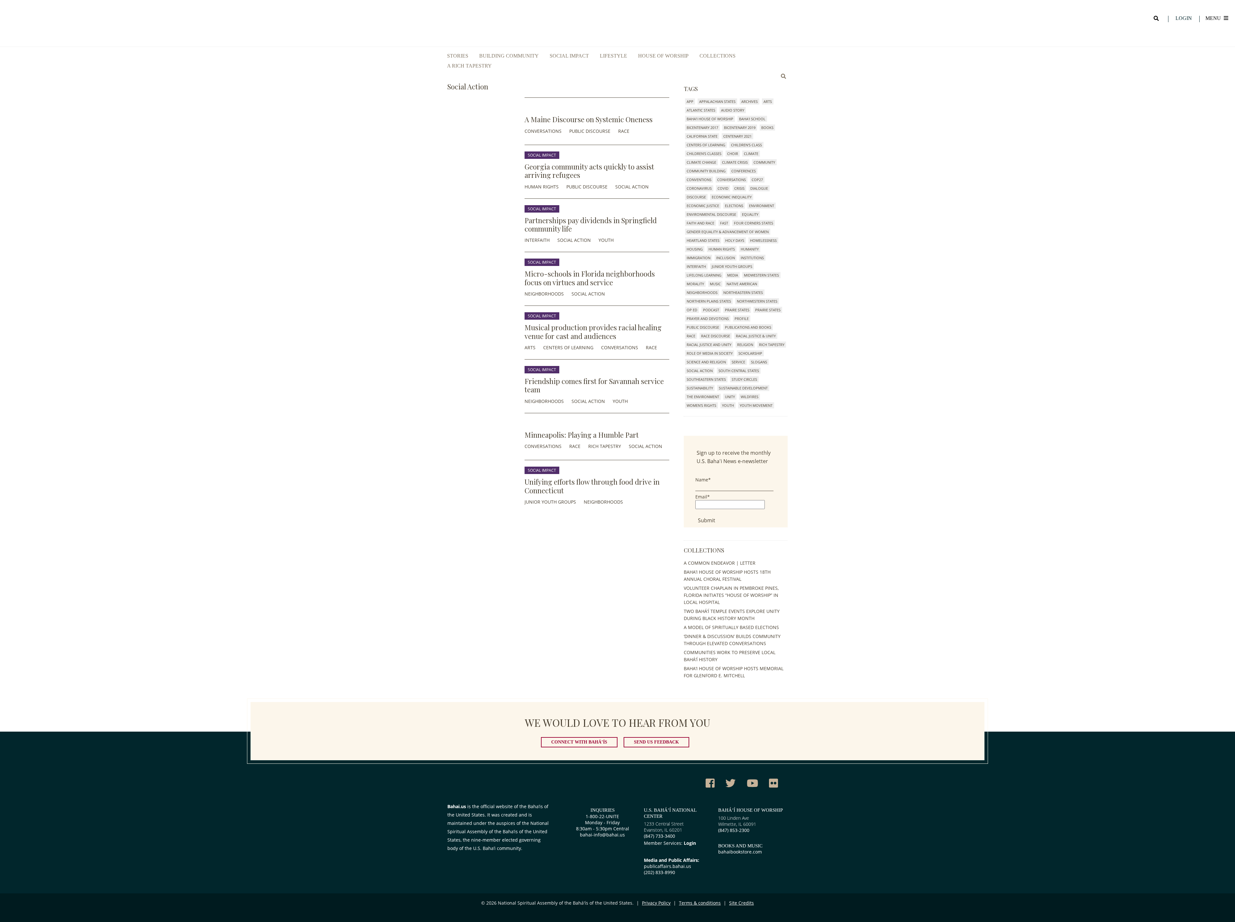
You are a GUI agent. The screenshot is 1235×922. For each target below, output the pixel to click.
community (764, 162)
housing (695, 249)
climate (751, 153)
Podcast (711, 309)
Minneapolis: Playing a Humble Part (582, 435)
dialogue (759, 188)
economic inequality (732, 197)
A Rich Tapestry (469, 65)
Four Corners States (753, 223)
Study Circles (744, 379)
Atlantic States (701, 110)
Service (738, 362)
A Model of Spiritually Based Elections (731, 627)
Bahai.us (456, 806)
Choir (732, 153)
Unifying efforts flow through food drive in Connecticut (592, 486)
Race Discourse (715, 335)
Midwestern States (761, 275)
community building (706, 171)
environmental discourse (711, 214)
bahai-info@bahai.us (602, 835)
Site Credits (741, 903)
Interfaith (537, 240)
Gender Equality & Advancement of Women (728, 231)
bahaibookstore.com (740, 852)
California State (702, 136)
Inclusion (725, 257)
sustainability (700, 388)
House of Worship (663, 56)
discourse (696, 197)
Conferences (743, 171)
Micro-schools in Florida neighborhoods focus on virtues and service (590, 278)
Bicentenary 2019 (739, 127)
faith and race (700, 223)
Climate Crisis (735, 162)
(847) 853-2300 (733, 830)
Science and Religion (706, 362)
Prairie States (768, 309)
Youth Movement (756, 405)
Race (623, 131)
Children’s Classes (704, 153)
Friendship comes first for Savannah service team (594, 385)
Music (715, 283)
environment (761, 205)
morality (695, 283)
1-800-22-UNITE (602, 816)
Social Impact (569, 56)
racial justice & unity (756, 335)
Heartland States (703, 240)
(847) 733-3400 (659, 836)
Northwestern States (757, 301)
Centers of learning (568, 347)
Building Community (509, 56)
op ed (692, 309)
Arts (530, 347)
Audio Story (732, 110)
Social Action (632, 187)
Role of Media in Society (710, 353)
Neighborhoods (544, 294)
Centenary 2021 (737, 136)
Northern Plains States (709, 301)
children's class (746, 144)
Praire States (737, 309)
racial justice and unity (709, 344)
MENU (1213, 18)
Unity (730, 396)
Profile (742, 318)
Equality (750, 214)
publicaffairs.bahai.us (667, 866)
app (690, 101)
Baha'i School (752, 118)
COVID (723, 188)
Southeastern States (706, 379)
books (767, 127)
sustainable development (743, 388)
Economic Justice (703, 205)
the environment (703, 396)
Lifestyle (613, 56)
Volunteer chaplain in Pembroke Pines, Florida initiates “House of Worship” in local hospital (731, 595)
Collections (718, 56)
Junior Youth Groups (550, 502)
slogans (759, 362)
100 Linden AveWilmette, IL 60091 (737, 821)
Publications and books (748, 327)
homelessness (763, 240)
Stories (457, 56)
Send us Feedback (656, 742)
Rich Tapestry (604, 446)
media (732, 275)
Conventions (699, 179)
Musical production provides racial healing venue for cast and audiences (593, 332)
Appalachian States (717, 101)
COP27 (757, 179)
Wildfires (749, 396)
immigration (698, 257)
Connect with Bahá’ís (579, 742)
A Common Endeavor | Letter (719, 563)
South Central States (738, 370)
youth (606, 240)
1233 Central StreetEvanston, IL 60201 (664, 827)
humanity (750, 249)
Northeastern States (743, 292)
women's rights (701, 405)
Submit (706, 520)
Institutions (752, 257)
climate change (701, 162)
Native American (742, 283)
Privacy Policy (656, 903)
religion (745, 344)
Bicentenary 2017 (702, 127)
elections (734, 205)
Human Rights (542, 187)
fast (724, 223)
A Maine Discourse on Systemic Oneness (589, 119)
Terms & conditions (700, 903)
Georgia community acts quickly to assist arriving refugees (589, 171)
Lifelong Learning (704, 275)
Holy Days (734, 240)
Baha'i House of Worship (710, 118)
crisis (739, 188)
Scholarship (750, 353)
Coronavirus (699, 188)
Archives (749, 101)
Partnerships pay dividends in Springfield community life (591, 224)
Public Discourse (589, 131)
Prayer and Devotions (708, 318)
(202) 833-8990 (659, 872)
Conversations (543, 131)
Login (1184, 18)
